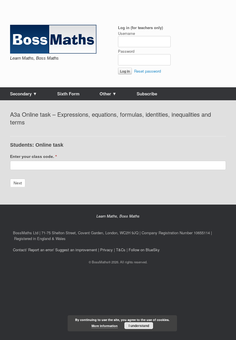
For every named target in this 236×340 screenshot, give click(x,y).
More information (105, 326)
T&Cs (120, 249)
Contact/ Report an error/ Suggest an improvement (55, 249)
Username (126, 33)
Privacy (106, 249)
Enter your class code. (33, 156)
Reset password (147, 71)
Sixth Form (68, 93)
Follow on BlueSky (144, 249)
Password (126, 51)
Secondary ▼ (23, 93)
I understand (139, 325)
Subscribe (147, 93)
